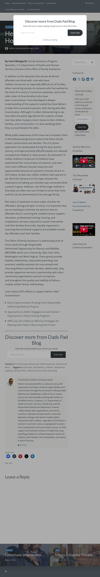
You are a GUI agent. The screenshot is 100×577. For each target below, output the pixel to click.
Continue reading (50, 40)
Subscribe (75, 32)
